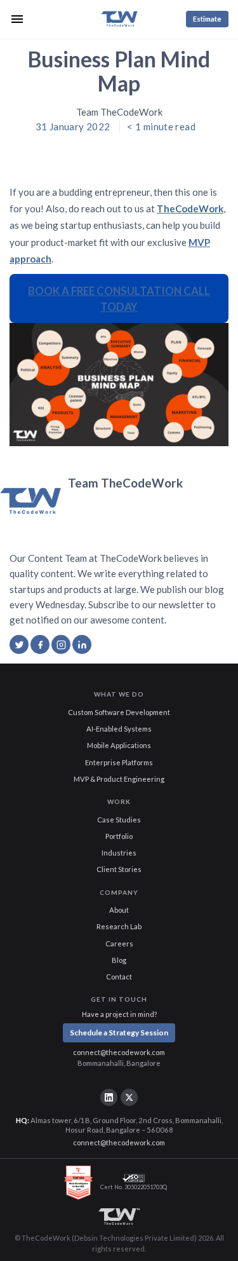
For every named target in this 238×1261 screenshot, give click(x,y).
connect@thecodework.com (119, 1052)
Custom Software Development (119, 712)
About (119, 910)
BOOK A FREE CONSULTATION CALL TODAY (119, 298)
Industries (119, 853)
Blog (119, 960)
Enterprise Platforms (119, 762)
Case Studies (119, 819)
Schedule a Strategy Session (119, 1032)
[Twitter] (129, 1097)
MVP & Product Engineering (119, 779)
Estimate (207, 19)
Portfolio (119, 836)
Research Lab (119, 926)
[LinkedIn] (108, 1097)
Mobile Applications (119, 745)
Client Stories (119, 869)
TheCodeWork (190, 208)
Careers (119, 943)
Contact (119, 976)
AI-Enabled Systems (119, 729)
